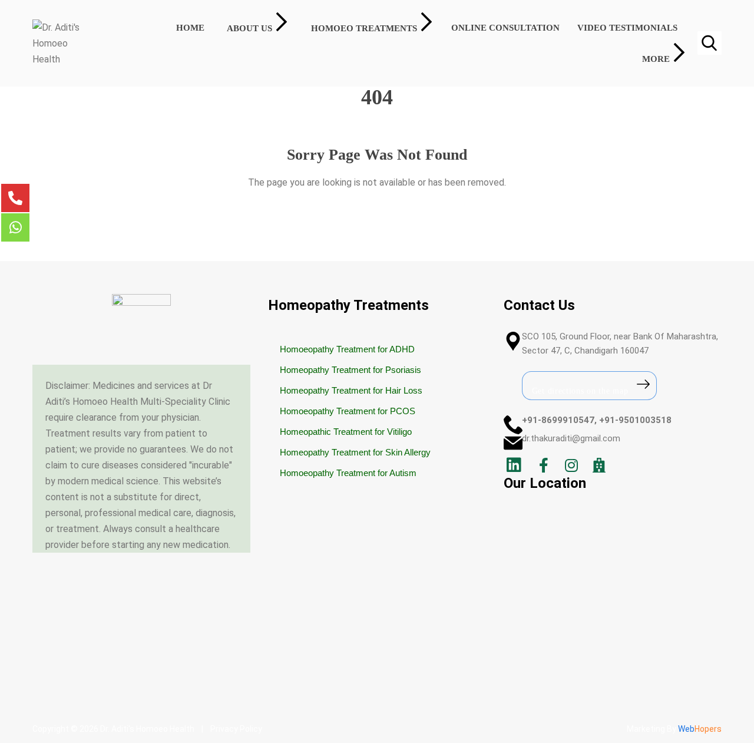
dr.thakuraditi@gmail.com (571, 438)
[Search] (709, 43)
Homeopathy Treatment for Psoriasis (350, 370)
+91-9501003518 (635, 420)
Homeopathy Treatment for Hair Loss (351, 390)
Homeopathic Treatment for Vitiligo (346, 432)
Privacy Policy (236, 729)
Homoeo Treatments (364, 28)
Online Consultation (505, 27)
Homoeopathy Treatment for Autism (348, 473)
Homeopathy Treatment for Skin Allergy (355, 452)
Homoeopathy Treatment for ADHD (347, 349)
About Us (249, 28)
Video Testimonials (627, 27)
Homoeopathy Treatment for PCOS (347, 411)
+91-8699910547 (558, 420)
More (656, 59)
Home (190, 27)
